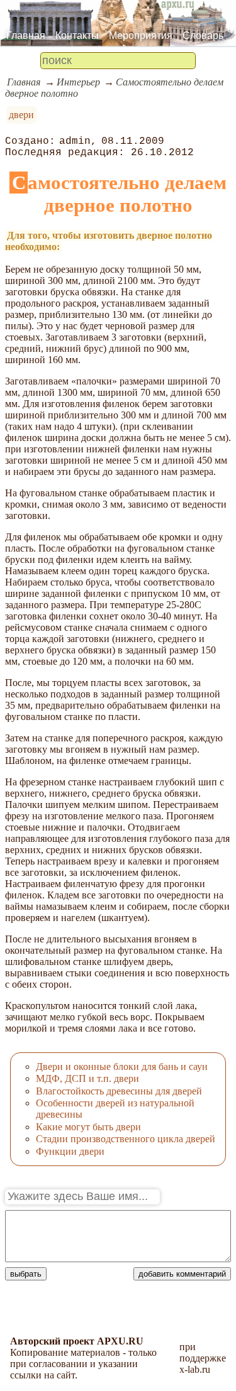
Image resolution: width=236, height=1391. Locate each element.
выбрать (26, 1274)
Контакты (77, 35)
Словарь (203, 35)
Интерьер (78, 82)
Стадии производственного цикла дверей (125, 1138)
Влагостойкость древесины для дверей (119, 1091)
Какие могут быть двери (88, 1126)
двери (21, 114)
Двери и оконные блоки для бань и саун (122, 1066)
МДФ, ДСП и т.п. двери (87, 1078)
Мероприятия (140, 35)
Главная (25, 35)
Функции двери (70, 1151)
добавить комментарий (182, 1274)
